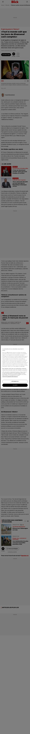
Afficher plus (15, 381)
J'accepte (15, 385)
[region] (15, 367)
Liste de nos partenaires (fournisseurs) (10, 376)
